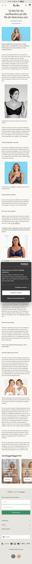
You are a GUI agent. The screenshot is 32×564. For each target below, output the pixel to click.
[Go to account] (26, 5)
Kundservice (5, 520)
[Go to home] (16, 5)
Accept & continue (16, 292)
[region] (16, 471)
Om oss (4, 525)
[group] (11, 471)
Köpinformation (6, 529)
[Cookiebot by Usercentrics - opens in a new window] (23, 264)
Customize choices (21, 287)
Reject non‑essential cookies (16, 298)
